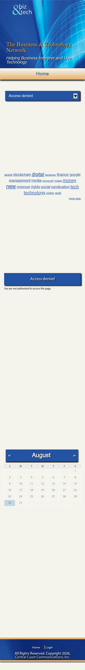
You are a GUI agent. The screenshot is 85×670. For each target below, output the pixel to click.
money (69, 180)
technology (34, 192)
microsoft (47, 180)
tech (75, 186)
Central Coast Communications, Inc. (42, 657)
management (20, 180)
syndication (60, 187)
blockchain (22, 174)
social (45, 187)
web (58, 193)
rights (35, 187)
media (36, 180)
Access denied (21, 96)
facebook (50, 174)
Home (42, 73)
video (50, 193)
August (41, 455)
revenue (23, 187)
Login (49, 647)
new (11, 186)
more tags (75, 198)
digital (38, 174)
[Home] (22, 9)
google (75, 174)
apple (8, 174)
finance (63, 174)
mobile (58, 180)
